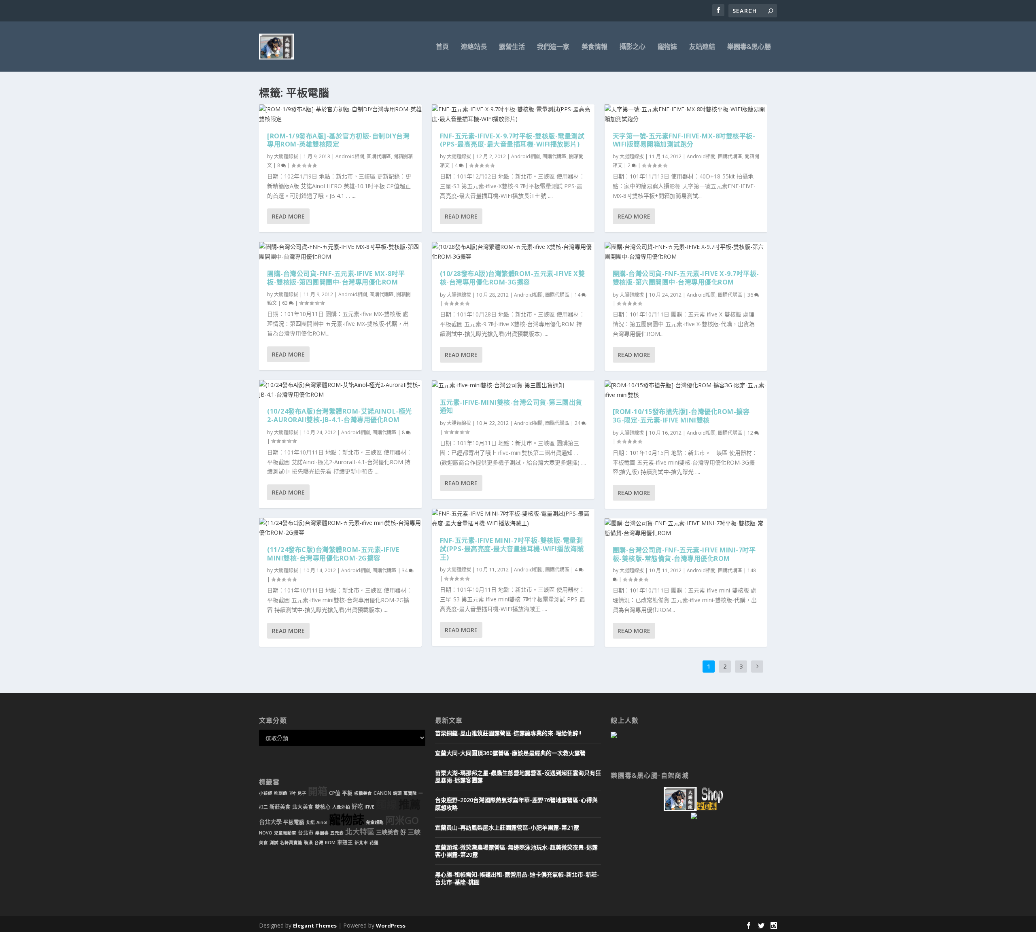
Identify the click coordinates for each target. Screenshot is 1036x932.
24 (578, 423)
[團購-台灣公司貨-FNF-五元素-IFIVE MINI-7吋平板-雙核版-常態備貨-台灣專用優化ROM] (686, 528)
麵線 (386, 805)
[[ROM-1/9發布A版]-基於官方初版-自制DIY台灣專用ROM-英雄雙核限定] (340, 114)
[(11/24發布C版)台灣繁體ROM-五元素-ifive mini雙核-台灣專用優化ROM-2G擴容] (340, 527)
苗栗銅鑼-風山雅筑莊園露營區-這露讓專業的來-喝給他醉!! (508, 733)
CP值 (334, 793)
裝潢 (308, 842)
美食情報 (594, 47)
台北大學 (270, 822)
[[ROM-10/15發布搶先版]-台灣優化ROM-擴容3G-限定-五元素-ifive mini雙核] (686, 390)
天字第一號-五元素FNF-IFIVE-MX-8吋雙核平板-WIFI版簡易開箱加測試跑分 (684, 140)
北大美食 (302, 806)
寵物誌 (667, 47)
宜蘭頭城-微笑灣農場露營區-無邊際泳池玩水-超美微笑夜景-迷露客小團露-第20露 (516, 850)
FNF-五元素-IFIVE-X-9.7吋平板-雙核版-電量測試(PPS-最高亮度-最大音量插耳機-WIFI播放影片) (512, 140)
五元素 (337, 833)
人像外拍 (341, 807)
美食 (263, 842)
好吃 (357, 806)
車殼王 (345, 842)
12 (750, 432)
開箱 (317, 791)
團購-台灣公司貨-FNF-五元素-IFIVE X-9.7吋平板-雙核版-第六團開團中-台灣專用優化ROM (686, 278)
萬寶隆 (410, 793)
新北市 (361, 842)
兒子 (301, 793)
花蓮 (373, 842)
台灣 (318, 842)
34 (405, 570)
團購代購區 (379, 156)
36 (750, 294)
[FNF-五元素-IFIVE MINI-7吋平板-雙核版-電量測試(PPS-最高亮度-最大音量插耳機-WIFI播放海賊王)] (513, 518)
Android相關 (349, 156)
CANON (382, 793)
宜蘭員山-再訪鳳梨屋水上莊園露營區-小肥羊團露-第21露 (507, 827)
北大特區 (359, 831)
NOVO (265, 833)
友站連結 (702, 47)
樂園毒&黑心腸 (749, 47)
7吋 (292, 793)
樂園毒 (322, 833)
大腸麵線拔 (286, 156)
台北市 (306, 832)
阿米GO (402, 820)
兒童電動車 (285, 833)
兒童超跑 (375, 822)
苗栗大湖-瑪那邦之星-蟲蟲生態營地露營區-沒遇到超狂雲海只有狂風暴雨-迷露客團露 (518, 776)
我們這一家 (553, 47)
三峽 (414, 832)
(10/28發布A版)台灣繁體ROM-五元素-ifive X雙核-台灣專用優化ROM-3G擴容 (512, 278)
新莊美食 (280, 806)
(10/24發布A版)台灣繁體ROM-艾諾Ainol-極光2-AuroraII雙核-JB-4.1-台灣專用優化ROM (339, 415)
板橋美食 (363, 793)
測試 (274, 842)
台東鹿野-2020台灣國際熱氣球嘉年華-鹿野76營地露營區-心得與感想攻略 (516, 803)
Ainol (321, 822)
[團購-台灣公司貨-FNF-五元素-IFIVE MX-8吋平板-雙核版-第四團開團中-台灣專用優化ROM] (340, 251)
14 (578, 294)
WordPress (390, 925)
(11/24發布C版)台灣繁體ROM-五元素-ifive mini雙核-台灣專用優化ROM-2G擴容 (333, 554)
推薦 (409, 804)
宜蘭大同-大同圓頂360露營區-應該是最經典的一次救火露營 (510, 753)
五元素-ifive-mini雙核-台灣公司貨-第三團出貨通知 (511, 406)
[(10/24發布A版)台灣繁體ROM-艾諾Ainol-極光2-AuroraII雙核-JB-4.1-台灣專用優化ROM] (340, 389)
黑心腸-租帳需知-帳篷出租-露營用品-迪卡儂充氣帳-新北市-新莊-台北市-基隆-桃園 (517, 877)
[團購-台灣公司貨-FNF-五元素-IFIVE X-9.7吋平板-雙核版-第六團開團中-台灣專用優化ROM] (686, 251)
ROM (330, 842)
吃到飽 (280, 793)
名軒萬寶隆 (291, 842)
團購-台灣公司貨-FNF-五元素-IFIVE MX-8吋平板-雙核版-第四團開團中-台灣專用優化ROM (336, 278)
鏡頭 (397, 793)
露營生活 (512, 47)
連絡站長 (474, 47)
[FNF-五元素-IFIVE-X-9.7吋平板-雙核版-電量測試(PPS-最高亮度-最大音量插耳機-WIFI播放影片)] (513, 114)
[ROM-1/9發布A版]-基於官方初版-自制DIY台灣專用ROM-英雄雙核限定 (338, 140)
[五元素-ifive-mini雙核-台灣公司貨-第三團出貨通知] (513, 385)
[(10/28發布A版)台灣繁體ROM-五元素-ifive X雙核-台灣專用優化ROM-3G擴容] (513, 251)
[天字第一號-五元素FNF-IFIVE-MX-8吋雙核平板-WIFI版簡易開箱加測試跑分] (686, 114)
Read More (288, 216)
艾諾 (310, 822)
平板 (347, 793)
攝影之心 (632, 47)
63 (285, 302)
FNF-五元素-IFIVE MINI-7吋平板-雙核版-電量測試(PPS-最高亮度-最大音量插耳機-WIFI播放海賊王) (512, 549)
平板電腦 (293, 822)
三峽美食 (387, 832)
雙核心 (323, 806)
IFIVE (369, 807)
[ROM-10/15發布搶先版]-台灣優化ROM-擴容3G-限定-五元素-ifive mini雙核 (681, 416)
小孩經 (265, 793)
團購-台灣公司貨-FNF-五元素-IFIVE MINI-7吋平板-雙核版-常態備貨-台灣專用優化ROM (684, 554)
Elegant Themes (315, 925)
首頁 (442, 47)
